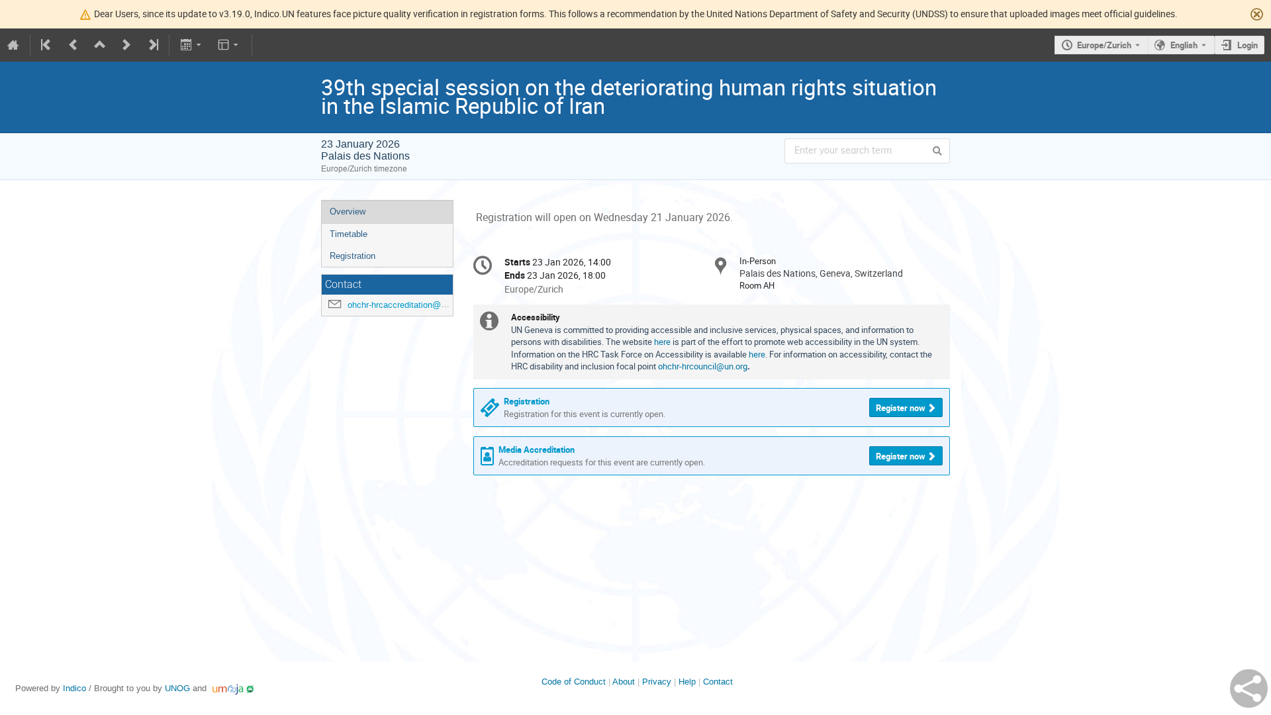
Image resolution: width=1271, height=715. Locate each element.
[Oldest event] (47, 45)
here (663, 342)
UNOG (177, 688)
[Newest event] (152, 45)
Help (687, 681)
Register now (900, 408)
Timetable (348, 234)
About (623, 681)
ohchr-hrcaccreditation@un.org (406, 304)
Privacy (656, 681)
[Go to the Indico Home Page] (13, 45)
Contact (718, 681)
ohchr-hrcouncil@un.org (702, 366)
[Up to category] (100, 45)
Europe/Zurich (1104, 45)
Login (1247, 45)
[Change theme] (229, 45)
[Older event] (73, 45)
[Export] (192, 45)
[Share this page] (1249, 688)
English (1184, 45)
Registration (352, 256)
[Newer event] (126, 45)
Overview (347, 211)
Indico (74, 688)
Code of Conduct (573, 681)
